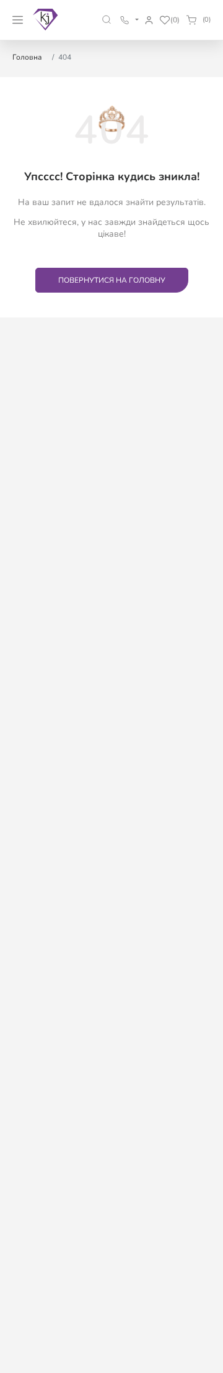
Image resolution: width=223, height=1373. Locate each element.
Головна (27, 57)
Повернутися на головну (111, 280)
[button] (107, 19)
